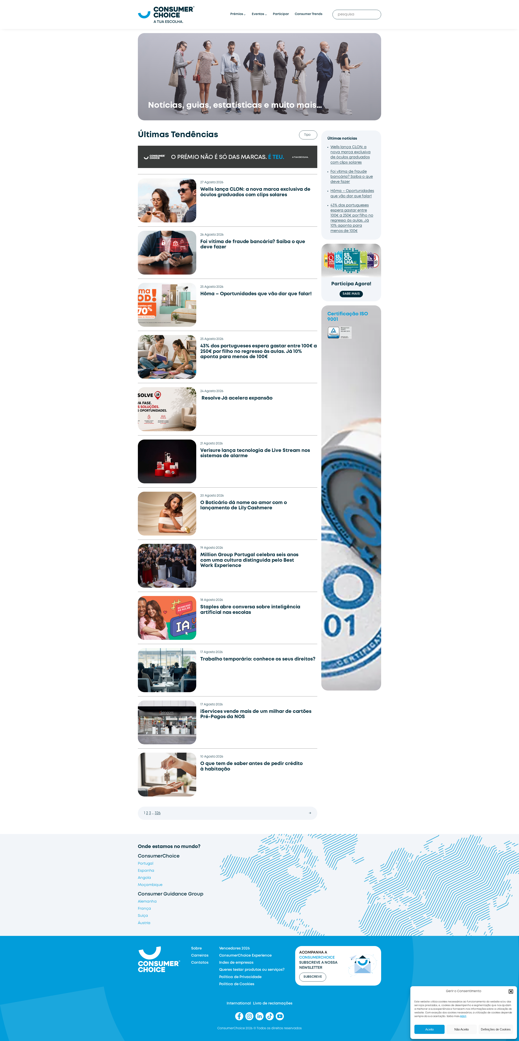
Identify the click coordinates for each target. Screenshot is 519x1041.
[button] (511, 991)
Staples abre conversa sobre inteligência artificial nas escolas (250, 610)
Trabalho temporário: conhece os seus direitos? (257, 659)
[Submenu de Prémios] (245, 14)
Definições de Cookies (496, 1029)
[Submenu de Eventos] (266, 14)
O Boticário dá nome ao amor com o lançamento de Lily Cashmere (243, 505)
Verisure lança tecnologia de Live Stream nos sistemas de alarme (255, 453)
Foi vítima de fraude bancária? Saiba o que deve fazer (252, 244)
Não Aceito (461, 1029)
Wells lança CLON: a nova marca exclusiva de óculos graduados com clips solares (255, 192)
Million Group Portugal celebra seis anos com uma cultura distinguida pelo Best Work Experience (249, 560)
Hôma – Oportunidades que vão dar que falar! (256, 294)
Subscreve (312, 976)
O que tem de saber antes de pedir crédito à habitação (251, 766)
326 (158, 813)
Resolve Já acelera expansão (236, 398)
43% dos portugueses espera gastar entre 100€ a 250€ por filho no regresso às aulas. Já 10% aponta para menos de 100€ (258, 351)
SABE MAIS (351, 293)
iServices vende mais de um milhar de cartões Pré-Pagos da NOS (255, 714)
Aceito (429, 1029)
